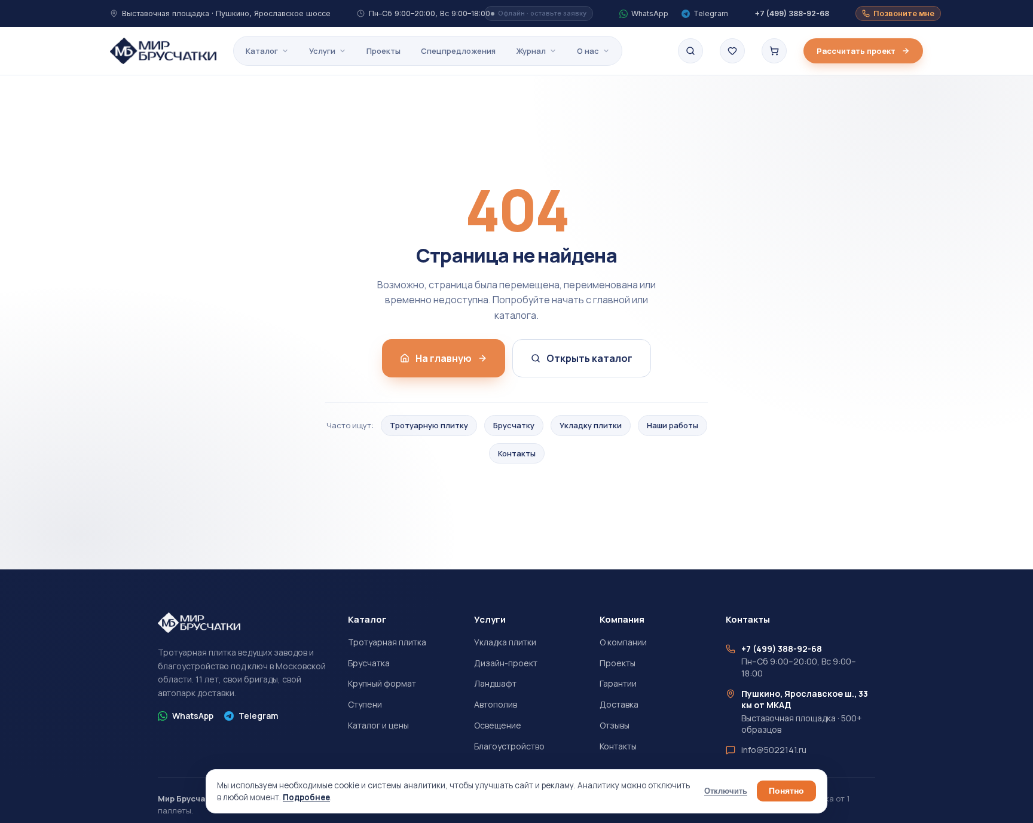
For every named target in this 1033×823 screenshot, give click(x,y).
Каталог (262, 50)
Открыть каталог (589, 358)
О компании (623, 642)
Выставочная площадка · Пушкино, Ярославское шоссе (226, 13)
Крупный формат (382, 683)
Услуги (322, 50)
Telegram (258, 715)
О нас (588, 50)
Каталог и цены (378, 725)
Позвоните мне (903, 13)
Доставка (619, 704)
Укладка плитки (505, 642)
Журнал (531, 50)
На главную (443, 358)
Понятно (786, 791)
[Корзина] (774, 50)
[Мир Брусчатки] (163, 51)
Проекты (383, 50)
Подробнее (306, 797)
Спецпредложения (458, 50)
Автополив (495, 704)
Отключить (725, 791)
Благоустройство (509, 746)
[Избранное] (732, 50)
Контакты (517, 453)
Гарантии (618, 683)
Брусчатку (513, 425)
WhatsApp (192, 715)
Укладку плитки (591, 425)
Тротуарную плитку (429, 425)
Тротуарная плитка (387, 642)
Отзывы (614, 725)
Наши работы (672, 425)
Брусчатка (369, 663)
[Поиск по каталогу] (690, 50)
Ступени (365, 704)
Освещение (497, 725)
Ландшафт (495, 683)
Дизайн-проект (505, 663)
